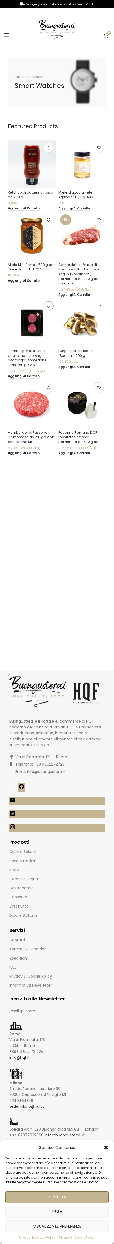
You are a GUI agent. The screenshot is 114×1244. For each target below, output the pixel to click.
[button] (106, 1147)
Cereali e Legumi (24, 879)
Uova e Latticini (23, 861)
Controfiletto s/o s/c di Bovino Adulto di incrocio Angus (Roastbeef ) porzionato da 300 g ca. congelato (79, 274)
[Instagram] (12, 828)
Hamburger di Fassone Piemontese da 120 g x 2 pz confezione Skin (31, 437)
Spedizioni (18, 958)
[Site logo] (57, 29)
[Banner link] (57, 82)
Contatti (17, 940)
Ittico (14, 870)
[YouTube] (12, 802)
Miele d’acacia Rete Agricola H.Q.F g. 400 (75, 194)
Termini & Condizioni (28, 949)
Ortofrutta (19, 906)
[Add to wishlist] (48, 147)
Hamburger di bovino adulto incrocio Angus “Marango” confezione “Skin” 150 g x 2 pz (27, 358)
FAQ (13, 967)
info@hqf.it (19, 1057)
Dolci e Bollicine (23, 915)
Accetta (57, 1197)
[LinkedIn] (12, 815)
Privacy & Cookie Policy (37, 1237)
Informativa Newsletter (30, 985)
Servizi (17, 930)
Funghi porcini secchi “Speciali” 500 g (76, 353)
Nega (57, 1211)
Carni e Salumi (22, 851)
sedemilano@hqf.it (26, 1106)
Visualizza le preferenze (57, 1226)
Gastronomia (21, 888)
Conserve (18, 897)
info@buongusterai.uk (65, 1135)
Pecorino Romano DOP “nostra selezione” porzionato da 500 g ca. (78, 437)
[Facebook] (21, 788)
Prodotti (19, 842)
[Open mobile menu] (6, 35)
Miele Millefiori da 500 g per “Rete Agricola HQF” (31, 267)
